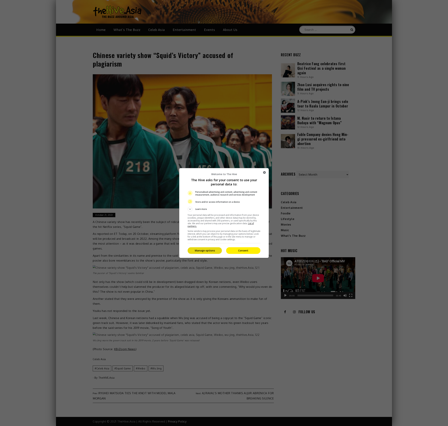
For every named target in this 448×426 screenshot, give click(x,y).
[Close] (264, 172)
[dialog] (224, 213)
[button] (224, 209)
